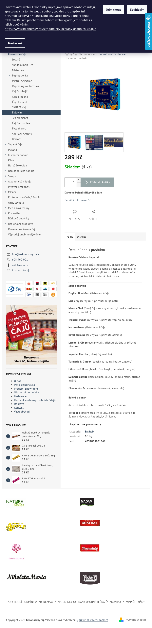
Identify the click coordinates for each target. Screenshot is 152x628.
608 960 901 (20, 259)
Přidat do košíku (100, 182)
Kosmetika (14, 213)
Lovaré (16, 59)
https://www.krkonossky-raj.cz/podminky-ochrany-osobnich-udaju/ (50, 29)
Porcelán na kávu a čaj (21, 229)
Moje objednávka (24, 384)
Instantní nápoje (18, 155)
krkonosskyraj (20, 270)
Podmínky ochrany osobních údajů (35, 400)
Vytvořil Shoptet (136, 619)
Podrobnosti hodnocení (113, 54)
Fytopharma (19, 128)
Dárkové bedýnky (18, 218)
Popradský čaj (20, 75)
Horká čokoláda (17, 165)
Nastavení (15, 43)
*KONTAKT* (117, 602)
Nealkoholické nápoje (21, 171)
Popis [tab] (69, 236)
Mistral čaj (18, 70)
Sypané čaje (15, 144)
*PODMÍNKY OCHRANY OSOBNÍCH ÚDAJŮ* (83, 602)
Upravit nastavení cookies (92, 620)
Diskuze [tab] (81, 236)
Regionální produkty (20, 224)
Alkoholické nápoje (19, 181)
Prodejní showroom (26, 388)
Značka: (77, 58)
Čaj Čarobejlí (20, 91)
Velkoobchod (22, 411)
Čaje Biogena (20, 96)
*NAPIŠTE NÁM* (135, 602)
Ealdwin (17, 112)
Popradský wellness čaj (26, 86)
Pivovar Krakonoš (18, 187)
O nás (17, 381)
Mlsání (12, 192)
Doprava (19, 404)
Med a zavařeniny (18, 208)
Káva (11, 160)
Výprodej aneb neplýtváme (24, 234)
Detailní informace (76, 200)
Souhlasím (137, 9)
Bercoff (16, 139)
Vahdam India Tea (22, 65)
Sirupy (12, 176)
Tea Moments (20, 118)
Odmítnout (113, 9)
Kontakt (19, 407)
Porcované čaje (17, 54)
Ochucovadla (16, 202)
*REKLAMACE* (47, 602)
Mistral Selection (22, 81)
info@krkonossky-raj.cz (26, 254)
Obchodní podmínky (26, 392)
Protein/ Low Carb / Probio (24, 197)
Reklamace (20, 396)
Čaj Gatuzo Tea (21, 123)
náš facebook (20, 265)
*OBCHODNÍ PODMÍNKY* (22, 602)
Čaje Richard (19, 102)
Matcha (12, 149)
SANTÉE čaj (19, 107)
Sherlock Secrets (22, 134)
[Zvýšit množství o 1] (79, 180)
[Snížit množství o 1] (79, 184)
